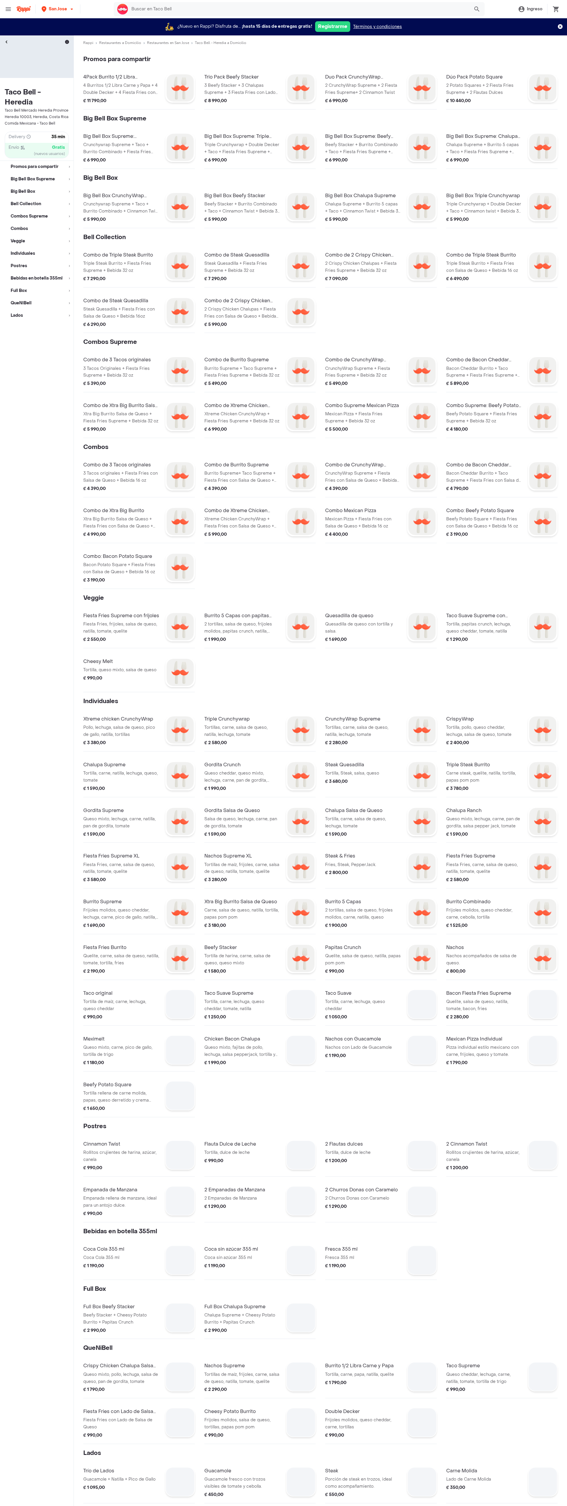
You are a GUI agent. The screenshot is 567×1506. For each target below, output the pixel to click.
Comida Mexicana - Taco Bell (30, 123)
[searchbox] (298, 9)
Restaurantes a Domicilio (120, 42)
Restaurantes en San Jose (168, 42)
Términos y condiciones (377, 27)
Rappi (88, 42)
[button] (57, 9)
